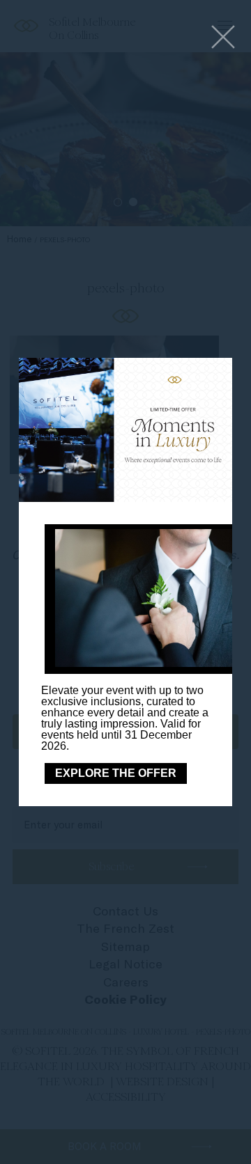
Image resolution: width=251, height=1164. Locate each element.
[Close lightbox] (223, 38)
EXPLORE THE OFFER (115, 773)
